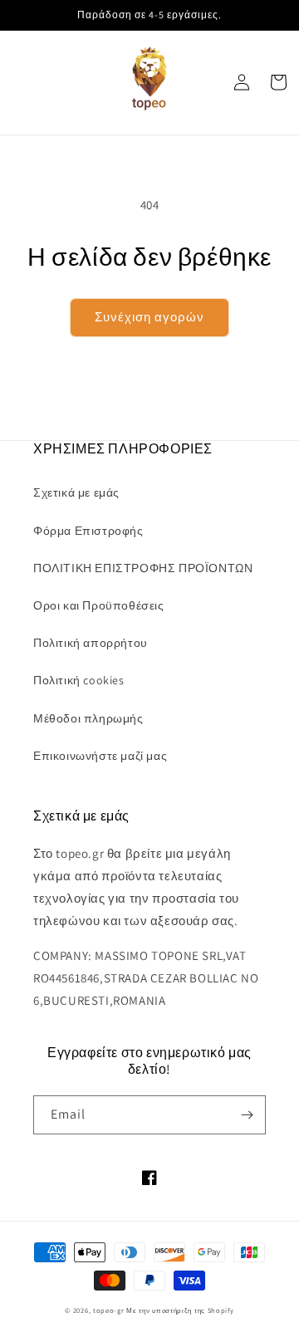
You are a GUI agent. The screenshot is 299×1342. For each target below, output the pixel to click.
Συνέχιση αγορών (149, 317)
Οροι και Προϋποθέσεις (98, 605)
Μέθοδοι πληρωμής (88, 718)
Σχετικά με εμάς (76, 492)
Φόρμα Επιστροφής (88, 530)
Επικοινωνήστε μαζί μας (100, 755)
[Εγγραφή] (246, 1114)
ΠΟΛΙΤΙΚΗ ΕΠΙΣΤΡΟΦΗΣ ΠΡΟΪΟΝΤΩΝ (142, 568)
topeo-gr (109, 1310)
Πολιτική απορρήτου (90, 642)
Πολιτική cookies (79, 680)
